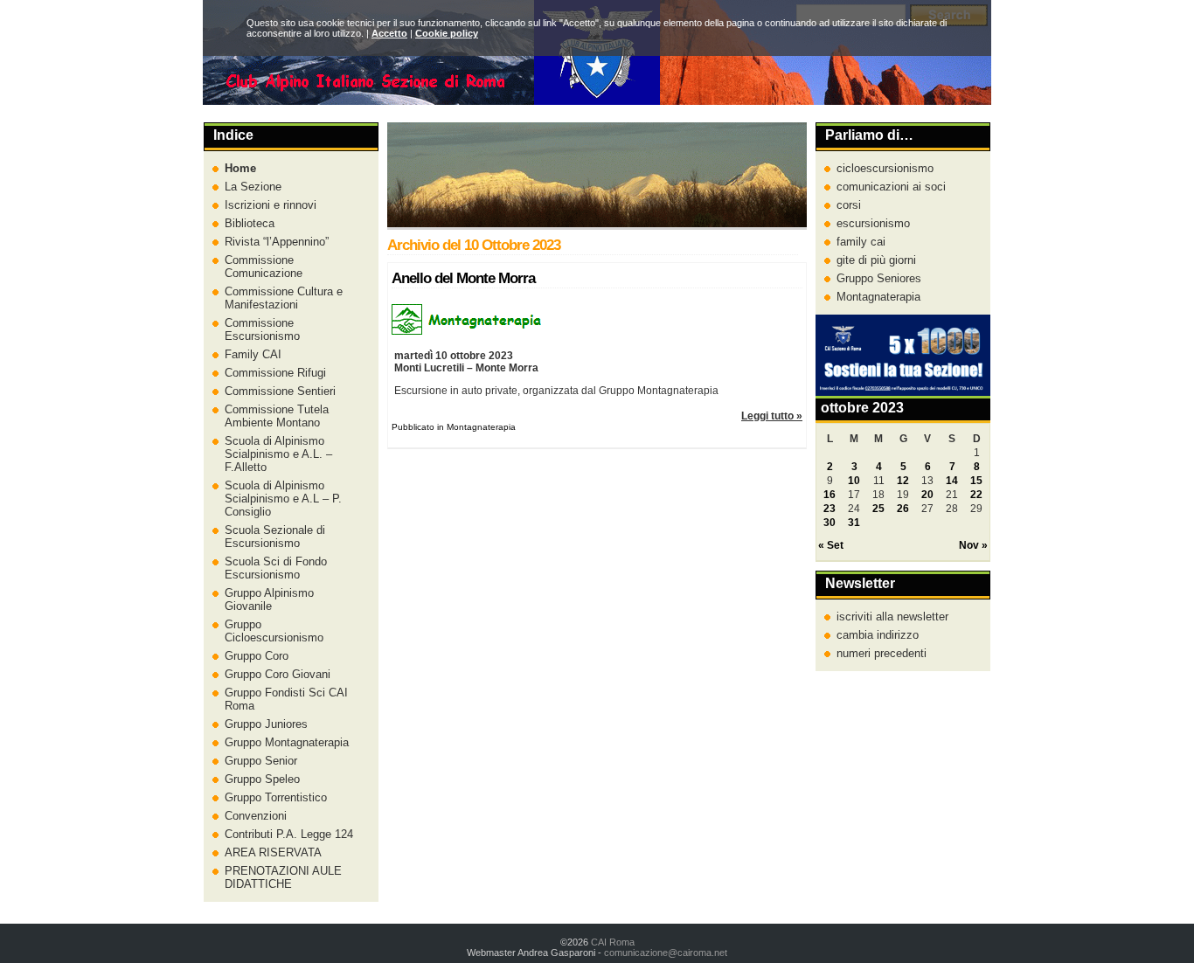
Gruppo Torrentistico (276, 797)
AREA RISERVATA (273, 852)
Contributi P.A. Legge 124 (289, 834)
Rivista (275, 241)
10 (854, 481)
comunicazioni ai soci (891, 186)
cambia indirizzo (877, 634)
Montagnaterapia (878, 296)
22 (976, 494)
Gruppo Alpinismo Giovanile (269, 599)
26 (903, 508)
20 (927, 494)
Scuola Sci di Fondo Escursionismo (276, 568)
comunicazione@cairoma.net (665, 952)
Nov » (973, 545)
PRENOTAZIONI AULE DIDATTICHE (283, 877)
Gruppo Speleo (262, 779)
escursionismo (873, 223)
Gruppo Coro (256, 655)
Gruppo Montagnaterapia (287, 742)
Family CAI (253, 354)
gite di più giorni (876, 260)
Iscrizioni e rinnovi (270, 204)
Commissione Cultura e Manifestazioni (284, 298)
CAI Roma (613, 942)
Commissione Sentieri (280, 391)
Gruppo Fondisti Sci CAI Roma (286, 699)
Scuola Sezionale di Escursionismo (275, 536)
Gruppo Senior (261, 760)
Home (240, 168)
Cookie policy (446, 33)
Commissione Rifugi (275, 372)
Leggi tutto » (771, 416)
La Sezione (253, 186)
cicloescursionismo (885, 168)
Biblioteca (249, 223)
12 (903, 481)
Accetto (389, 33)
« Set (830, 545)
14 (952, 481)
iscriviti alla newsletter (892, 616)
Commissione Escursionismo (262, 329)
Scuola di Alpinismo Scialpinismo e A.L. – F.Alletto (278, 454)
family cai (860, 241)
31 (854, 522)
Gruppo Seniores (878, 278)
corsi (848, 204)
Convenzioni (256, 815)
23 (829, 508)
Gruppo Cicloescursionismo (274, 631)
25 (878, 508)
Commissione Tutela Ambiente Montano (277, 416)
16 (829, 494)
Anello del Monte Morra (463, 278)
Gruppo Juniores (266, 724)
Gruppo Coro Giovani (277, 674)
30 (829, 522)
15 (976, 481)
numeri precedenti (881, 653)
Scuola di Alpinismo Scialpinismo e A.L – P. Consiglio (283, 498)
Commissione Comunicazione (263, 266)
